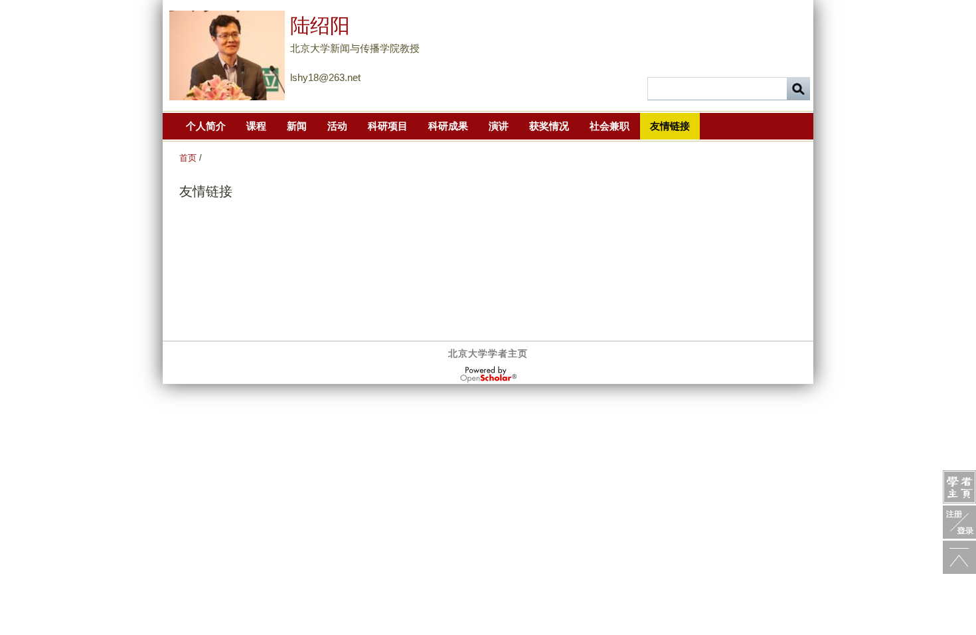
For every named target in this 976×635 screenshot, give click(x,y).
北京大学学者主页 (488, 353)
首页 (188, 158)
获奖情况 (549, 126)
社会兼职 (609, 126)
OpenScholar (488, 374)
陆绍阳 (320, 26)
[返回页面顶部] (959, 557)
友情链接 (670, 126)
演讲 (499, 126)
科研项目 (388, 126)
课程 (256, 126)
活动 (337, 126)
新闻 (297, 126)
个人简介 (206, 126)
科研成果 (448, 126)
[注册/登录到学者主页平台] (959, 522)
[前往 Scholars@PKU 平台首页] (959, 486)
